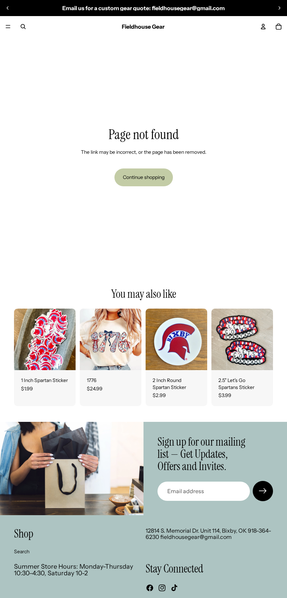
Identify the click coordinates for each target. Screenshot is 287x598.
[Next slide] (279, 8)
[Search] (23, 26)
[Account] (263, 26)
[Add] (64, 359)
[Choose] (130, 359)
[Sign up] (263, 491)
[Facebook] (150, 588)
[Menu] (8, 27)
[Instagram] (162, 588)
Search (21, 551)
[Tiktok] (174, 588)
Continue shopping (143, 177)
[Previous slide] (7, 8)
